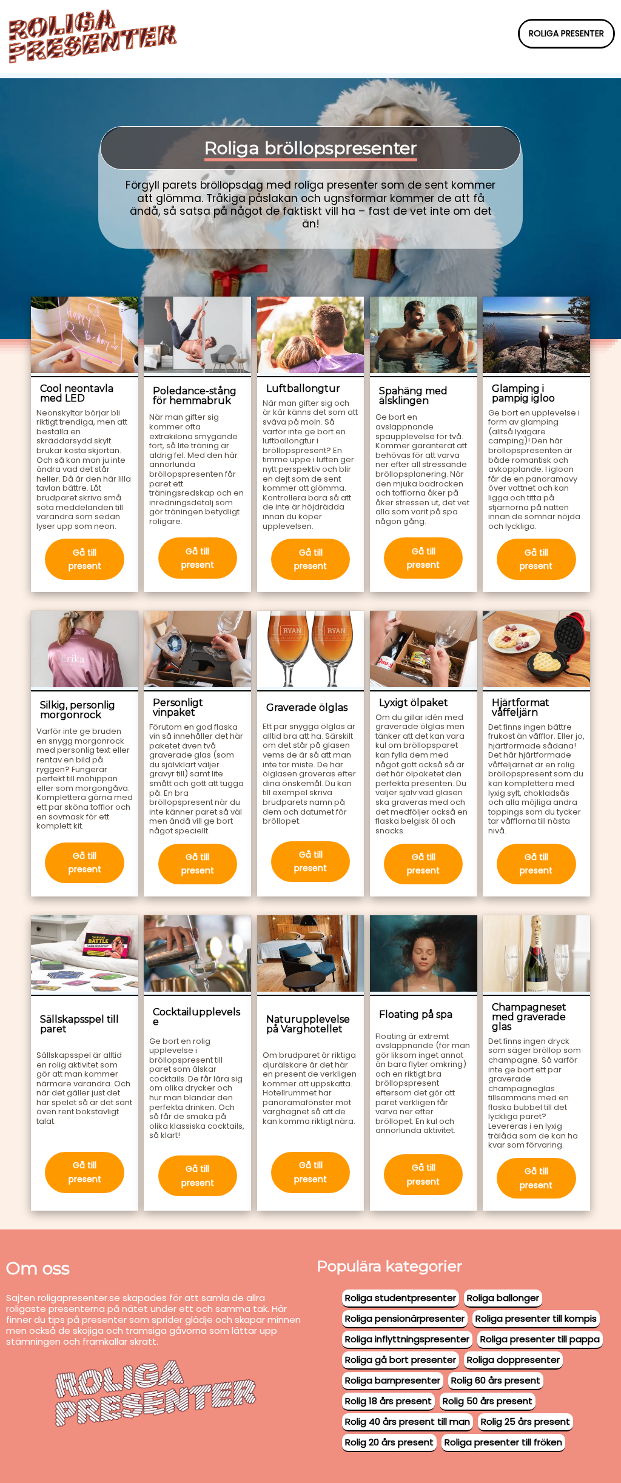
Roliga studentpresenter (400, 1297)
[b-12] (197, 955)
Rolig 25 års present (525, 1421)
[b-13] (310, 955)
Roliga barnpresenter (392, 1380)
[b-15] (536, 955)
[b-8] (310, 651)
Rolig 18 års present (388, 1400)
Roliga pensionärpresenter (405, 1318)
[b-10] (536, 651)
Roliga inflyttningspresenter (407, 1339)
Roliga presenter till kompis (536, 1318)
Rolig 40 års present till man (407, 1421)
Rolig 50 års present (487, 1400)
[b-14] (423, 955)
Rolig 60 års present (495, 1380)
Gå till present (85, 559)
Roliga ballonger (503, 1297)
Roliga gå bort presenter (400, 1359)
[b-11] (84, 955)
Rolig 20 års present (389, 1442)
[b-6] (84, 651)
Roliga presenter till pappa (540, 1339)
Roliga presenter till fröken (503, 1442)
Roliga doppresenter (513, 1359)
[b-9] (423, 651)
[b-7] (197, 651)
